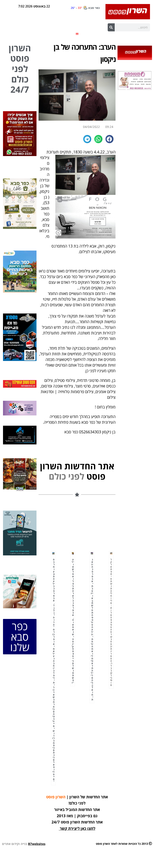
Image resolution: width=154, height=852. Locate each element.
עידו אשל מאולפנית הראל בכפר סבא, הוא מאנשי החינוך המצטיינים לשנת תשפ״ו (73, 621)
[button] (77, 33)
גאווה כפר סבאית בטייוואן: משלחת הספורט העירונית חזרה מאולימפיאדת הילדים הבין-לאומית (92, 629)
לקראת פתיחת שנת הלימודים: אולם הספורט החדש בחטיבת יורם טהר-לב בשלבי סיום (111, 622)
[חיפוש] (111, 27)
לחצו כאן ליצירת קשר (77, 828)
